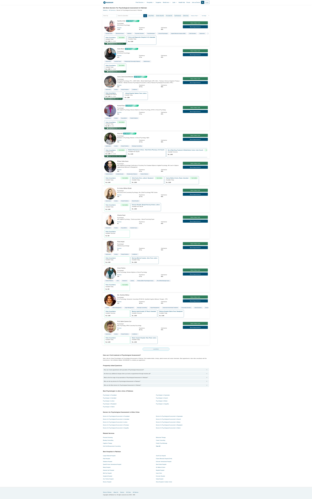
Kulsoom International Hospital (163, 461)
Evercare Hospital (160, 476)
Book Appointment (195, 26)
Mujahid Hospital (160, 470)
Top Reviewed (177, 15)
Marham (105, 10)
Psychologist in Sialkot (109, 406)
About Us (116, 492)
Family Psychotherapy (161, 443)
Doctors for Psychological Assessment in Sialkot (168, 428)
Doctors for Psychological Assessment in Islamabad (116, 419)
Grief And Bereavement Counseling (111, 446)
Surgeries (158, 2)
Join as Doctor (196, 2)
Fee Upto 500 (169, 15)
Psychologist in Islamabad (109, 398)
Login (207, 2)
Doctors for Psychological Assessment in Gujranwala (169, 416)
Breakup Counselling (108, 440)
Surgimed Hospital (107, 476)
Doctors (122, 492)
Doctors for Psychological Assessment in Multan (168, 422)
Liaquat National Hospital (109, 455)
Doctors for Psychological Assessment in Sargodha (116, 428)
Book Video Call (195, 23)
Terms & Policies (107, 492)
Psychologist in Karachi (162, 398)
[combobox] (109, 15)
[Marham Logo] (108, 3)
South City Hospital (161, 455)
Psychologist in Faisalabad (110, 395)
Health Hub (182, 2)
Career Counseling (160, 440)
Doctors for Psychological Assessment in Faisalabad (116, 416)
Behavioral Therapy (161, 437)
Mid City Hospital (107, 473)
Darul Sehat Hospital (161, 464)
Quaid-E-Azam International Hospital (112, 464)
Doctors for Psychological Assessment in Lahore (115, 422)
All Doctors (135, 492)
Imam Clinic (159, 473)
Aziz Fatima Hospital (108, 479)
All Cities (128, 492)
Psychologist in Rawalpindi (109, 404)
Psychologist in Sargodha (162, 404)
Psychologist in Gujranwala (163, 395)
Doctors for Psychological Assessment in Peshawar (116, 425)
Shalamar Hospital (107, 461)
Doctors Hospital (107, 481)
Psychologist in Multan (161, 401)
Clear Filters (151, 15)
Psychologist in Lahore (108, 401)
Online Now (185, 15)
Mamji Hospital (106, 467)
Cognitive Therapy (107, 443)
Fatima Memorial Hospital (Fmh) (164, 458)
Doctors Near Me (160, 15)
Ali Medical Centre (160, 467)
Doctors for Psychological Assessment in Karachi (168, 419)
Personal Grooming (108, 437)
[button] (202, 2)
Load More (156, 349)
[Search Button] (145, 15)
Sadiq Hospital (159, 479)
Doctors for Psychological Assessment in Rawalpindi (169, 425)
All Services (112, 10)
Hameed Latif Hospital (108, 470)
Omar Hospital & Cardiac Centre (164, 481)
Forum (188, 2)
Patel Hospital (106, 458)
